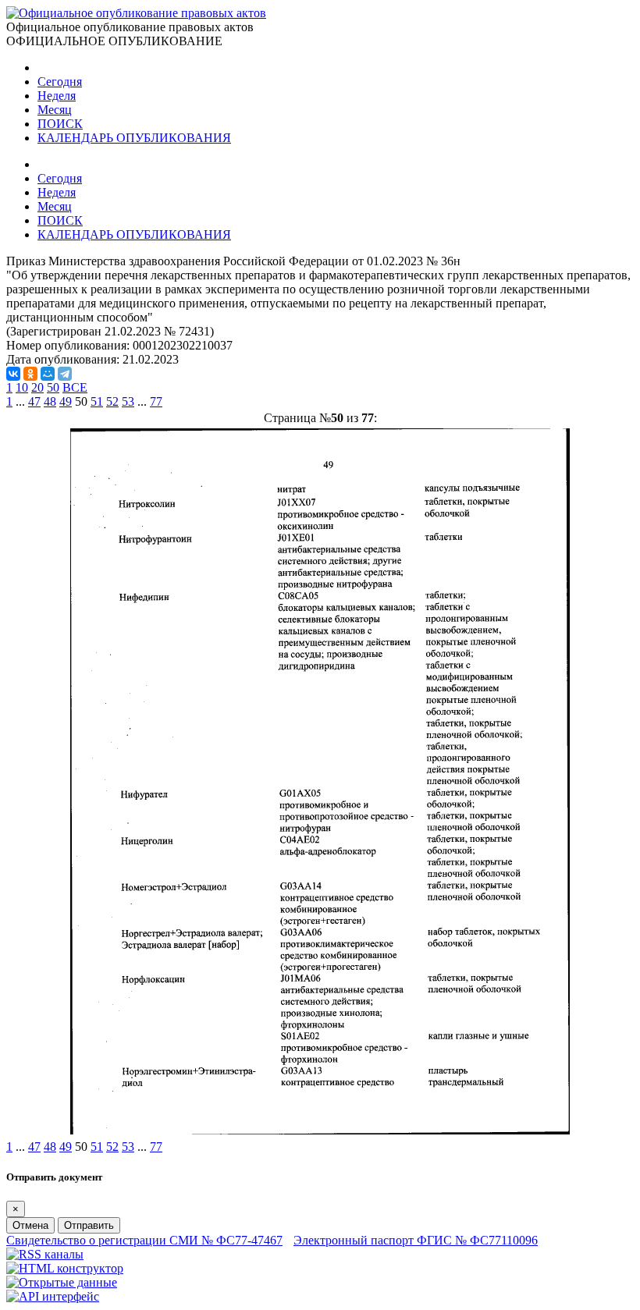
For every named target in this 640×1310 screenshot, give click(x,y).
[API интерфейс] (52, 1296)
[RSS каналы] (45, 1254)
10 (22, 387)
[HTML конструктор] (64, 1268)
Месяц (54, 109)
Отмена (30, 1225)
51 (97, 401)
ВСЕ (74, 387)
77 (156, 401)
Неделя (56, 95)
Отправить (89, 1225)
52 (112, 401)
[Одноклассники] (30, 374)
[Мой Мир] (48, 374)
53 (128, 401)
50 (53, 387)
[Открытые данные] (61, 1282)
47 (34, 401)
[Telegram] (65, 374)
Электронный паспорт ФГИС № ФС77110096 (415, 1240)
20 (37, 387)
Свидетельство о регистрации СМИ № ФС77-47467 (144, 1240)
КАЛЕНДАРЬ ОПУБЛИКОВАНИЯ (134, 137)
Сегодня (59, 81)
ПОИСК (60, 123)
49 (65, 401)
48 (50, 401)
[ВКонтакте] (13, 374)
